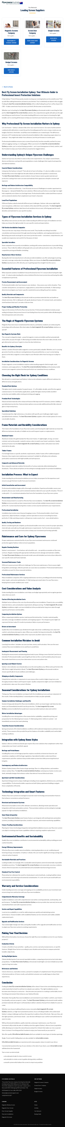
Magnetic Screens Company (41, 1082)
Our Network (37, 1111)
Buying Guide (37, 1114)
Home (35, 1105)
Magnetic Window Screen (8, 1105)
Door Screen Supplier (7, 1111)
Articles (60, 3)
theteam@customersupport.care (10, 1093)
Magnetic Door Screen (7, 1108)
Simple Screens (38, 1088)
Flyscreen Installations (7, 1114)
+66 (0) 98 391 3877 (7, 1095)
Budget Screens (38, 1091)
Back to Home (8, 87)
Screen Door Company (40, 1085)
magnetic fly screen (26, 1052)
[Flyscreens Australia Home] (12, 2)
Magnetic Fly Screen (7, 1117)
